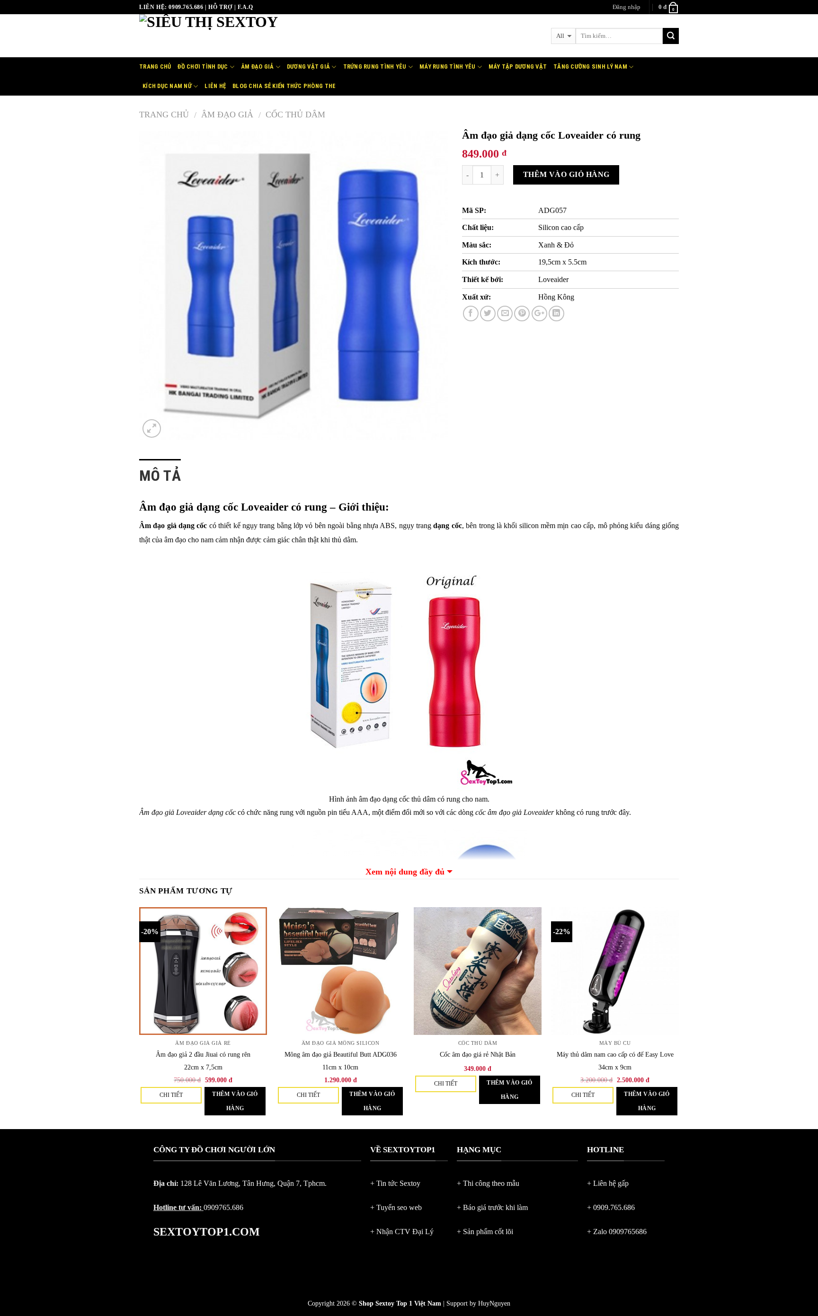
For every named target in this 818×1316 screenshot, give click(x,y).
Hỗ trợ (220, 7)
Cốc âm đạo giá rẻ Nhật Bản (478, 1054)
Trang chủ (155, 66)
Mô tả (160, 476)
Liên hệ (215, 85)
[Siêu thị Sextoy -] (248, 35)
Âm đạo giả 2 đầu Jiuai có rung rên (203, 1054)
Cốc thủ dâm (295, 114)
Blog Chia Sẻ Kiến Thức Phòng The (284, 85)
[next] (678, 1017)
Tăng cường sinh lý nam (590, 66)
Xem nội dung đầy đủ (405, 871)
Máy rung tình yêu (447, 66)
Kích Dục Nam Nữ (167, 85)
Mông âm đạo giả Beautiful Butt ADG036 (341, 1054)
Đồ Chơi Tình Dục (203, 66)
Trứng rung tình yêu (375, 66)
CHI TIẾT (171, 1095)
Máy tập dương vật (518, 66)
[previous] (140, 1017)
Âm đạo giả (257, 66)
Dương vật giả (308, 66)
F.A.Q (245, 7)
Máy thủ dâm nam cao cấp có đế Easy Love (615, 1054)
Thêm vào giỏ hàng (566, 174)
